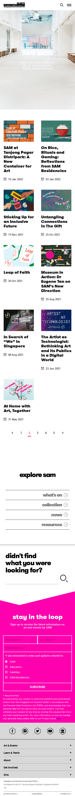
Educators (15, 667)
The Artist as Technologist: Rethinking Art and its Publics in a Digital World (56, 348)
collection (52, 505)
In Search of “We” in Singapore (16, 341)
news (56, 515)
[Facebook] (12, 731)
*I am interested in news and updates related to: (34, 655)
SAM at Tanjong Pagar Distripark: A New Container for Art (18, 159)
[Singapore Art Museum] (21, 5)
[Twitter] (38, 731)
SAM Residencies (19, 677)
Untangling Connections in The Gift (54, 221)
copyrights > (37, 793)
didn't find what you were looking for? (28, 563)
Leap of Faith (17, 272)
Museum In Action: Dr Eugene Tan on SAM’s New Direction (55, 281)
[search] (64, 578)
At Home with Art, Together (17, 408)
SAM (12, 661)
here (59, 718)
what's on (52, 495)
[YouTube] (50, 731)
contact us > (66, 793)
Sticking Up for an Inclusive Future (19, 221)
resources (52, 524)
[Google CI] (63, 731)
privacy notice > (11, 793)
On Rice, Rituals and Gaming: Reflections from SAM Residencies (53, 159)
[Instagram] (25, 731)
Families (15, 672)
